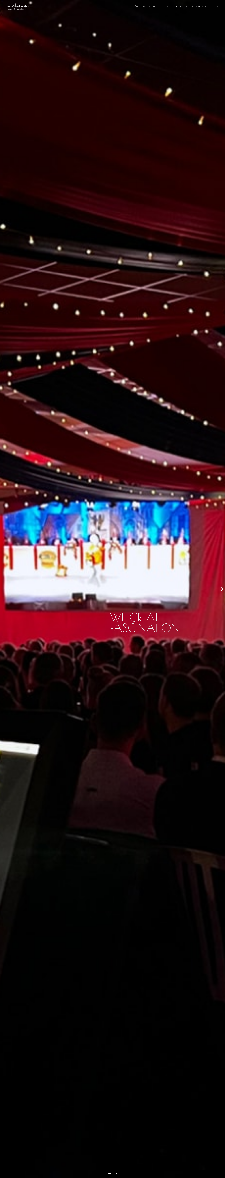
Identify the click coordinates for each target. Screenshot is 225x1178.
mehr (53, 628)
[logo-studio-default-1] (17, 4)
